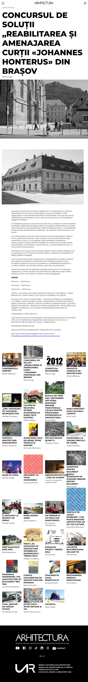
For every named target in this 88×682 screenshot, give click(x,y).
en (44, 656)
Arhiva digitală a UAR (48, 670)
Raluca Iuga (7, 77)
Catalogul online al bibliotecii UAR (55, 672)
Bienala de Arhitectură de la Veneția (56, 667)
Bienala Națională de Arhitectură (54, 665)
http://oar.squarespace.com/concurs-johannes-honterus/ (35, 336)
